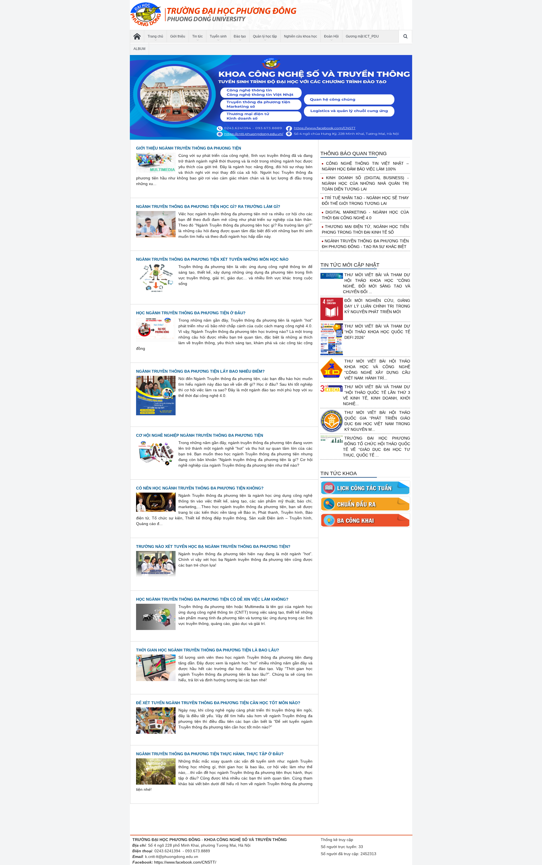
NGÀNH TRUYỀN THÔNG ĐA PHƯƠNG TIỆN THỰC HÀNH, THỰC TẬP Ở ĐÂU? (210, 754)
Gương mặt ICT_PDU (362, 36)
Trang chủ (155, 36)
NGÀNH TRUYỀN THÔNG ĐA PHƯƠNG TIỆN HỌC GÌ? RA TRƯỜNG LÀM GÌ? (208, 206)
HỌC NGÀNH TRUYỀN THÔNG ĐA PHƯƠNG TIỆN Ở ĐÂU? (191, 313)
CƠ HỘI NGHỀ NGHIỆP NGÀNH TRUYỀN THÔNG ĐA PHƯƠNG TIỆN (199, 435)
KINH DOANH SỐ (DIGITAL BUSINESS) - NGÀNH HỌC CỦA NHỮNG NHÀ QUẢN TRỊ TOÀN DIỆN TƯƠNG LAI (365, 183)
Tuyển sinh (218, 36)
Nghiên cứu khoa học (300, 36)
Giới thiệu (177, 36)
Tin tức (197, 36)
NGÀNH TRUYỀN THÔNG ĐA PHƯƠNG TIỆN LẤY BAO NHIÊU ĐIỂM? (200, 371)
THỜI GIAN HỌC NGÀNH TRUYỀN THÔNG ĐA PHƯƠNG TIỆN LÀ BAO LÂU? (207, 650)
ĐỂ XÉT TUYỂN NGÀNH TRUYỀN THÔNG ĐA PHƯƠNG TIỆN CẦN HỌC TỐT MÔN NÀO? (218, 703)
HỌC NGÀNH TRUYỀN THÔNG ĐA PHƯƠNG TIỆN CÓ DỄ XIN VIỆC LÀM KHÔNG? (212, 599)
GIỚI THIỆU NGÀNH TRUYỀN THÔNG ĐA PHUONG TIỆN (188, 148)
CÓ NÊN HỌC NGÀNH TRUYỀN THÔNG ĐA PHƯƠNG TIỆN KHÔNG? (200, 488)
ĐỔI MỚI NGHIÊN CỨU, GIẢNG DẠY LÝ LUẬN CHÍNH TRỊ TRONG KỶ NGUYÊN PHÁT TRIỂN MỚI (377, 306)
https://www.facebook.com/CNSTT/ (185, 862)
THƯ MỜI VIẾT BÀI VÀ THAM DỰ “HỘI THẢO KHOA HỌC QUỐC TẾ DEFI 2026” (377, 332)
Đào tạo (240, 36)
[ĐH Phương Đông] (137, 36)
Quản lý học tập (265, 36)
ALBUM (139, 49)
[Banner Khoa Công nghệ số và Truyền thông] (271, 97)
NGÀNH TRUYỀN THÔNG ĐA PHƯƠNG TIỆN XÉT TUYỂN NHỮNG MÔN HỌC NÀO (212, 259)
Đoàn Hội (331, 36)
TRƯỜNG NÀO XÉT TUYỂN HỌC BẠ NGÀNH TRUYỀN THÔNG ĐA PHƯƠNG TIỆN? (213, 546)
